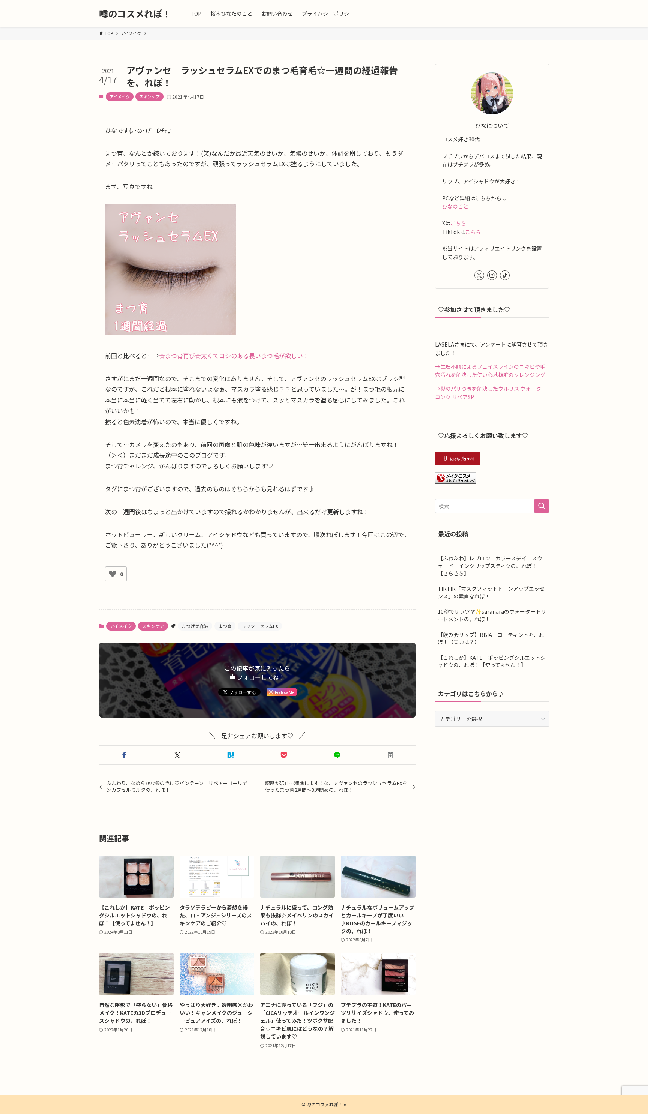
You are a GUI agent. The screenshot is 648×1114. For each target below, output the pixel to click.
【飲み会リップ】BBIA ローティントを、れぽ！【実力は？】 (491, 638)
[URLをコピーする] (390, 755)
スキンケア (149, 96)
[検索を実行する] (541, 506)
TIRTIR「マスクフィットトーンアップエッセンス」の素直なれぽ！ (491, 592)
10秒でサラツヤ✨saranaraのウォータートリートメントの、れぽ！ (492, 615)
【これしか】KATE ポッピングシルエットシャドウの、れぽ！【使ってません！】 (492, 661)
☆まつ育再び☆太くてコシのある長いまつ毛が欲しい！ (234, 355)
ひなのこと (455, 206)
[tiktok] (505, 275)
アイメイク (120, 96)
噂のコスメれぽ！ (135, 13)
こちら (458, 223)
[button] (124, 755)
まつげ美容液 (195, 626)
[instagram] (492, 275)
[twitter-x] (479, 275)
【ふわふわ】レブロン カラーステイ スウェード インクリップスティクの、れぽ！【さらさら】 (490, 565)
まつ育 (225, 626)
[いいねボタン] (112, 574)
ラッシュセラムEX (260, 626)
